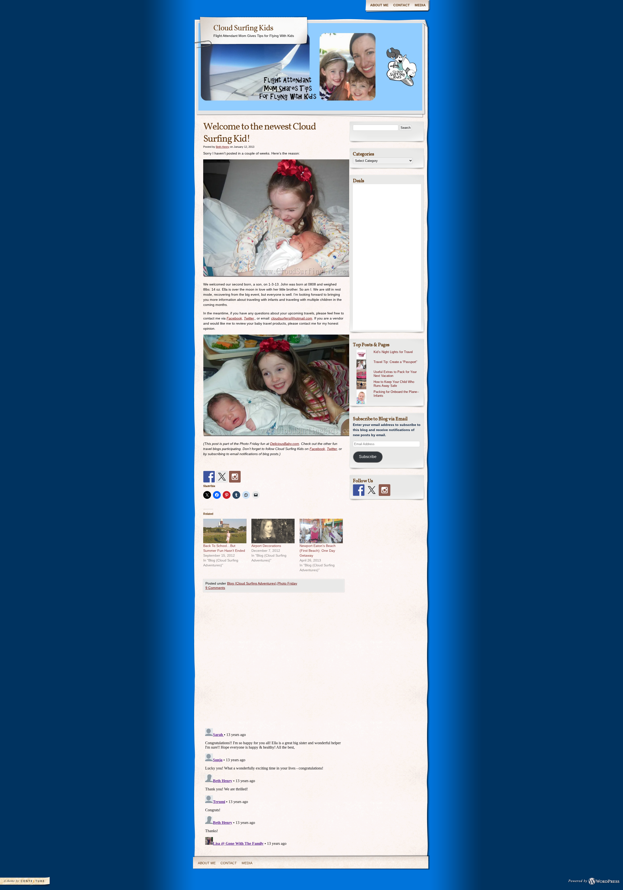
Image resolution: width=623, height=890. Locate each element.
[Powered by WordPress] (595, 882)
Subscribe (367, 457)
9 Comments (215, 588)
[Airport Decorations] (273, 531)
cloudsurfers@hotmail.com (291, 318)
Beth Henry (222, 146)
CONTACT (401, 5)
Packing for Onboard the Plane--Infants (396, 394)
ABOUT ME (379, 5)
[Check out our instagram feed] (235, 477)
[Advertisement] (387, 257)
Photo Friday (287, 583)
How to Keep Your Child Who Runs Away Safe (394, 384)
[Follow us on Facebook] (209, 477)
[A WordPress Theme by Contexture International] (31, 882)
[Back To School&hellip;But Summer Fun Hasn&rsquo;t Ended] (225, 531)
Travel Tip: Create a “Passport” (395, 362)
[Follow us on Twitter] (222, 477)
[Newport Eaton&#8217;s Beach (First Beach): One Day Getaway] (321, 531)
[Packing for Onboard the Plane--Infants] (389, 389)
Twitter (249, 318)
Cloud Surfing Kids (243, 28)
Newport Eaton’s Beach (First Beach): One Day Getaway (318, 550)
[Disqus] (273, 661)
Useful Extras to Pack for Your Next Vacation (395, 374)
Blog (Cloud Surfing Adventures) (251, 583)
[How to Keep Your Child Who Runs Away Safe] (389, 379)
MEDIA (420, 5)
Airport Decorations (266, 546)
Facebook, (235, 318)
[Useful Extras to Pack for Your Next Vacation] (389, 369)
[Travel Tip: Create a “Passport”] (389, 359)
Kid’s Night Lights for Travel (393, 352)
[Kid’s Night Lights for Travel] (389, 349)
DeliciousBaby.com (284, 444)
